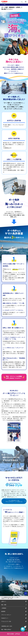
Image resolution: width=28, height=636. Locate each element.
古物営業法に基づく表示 (6, 626)
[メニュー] (26, 1)
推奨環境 (3, 611)
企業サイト (3, 601)
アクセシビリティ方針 (6, 621)
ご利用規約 (3, 608)
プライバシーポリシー (6, 614)
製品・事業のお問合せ (6, 629)
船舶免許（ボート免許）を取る (7, 598)
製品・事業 (3, 604)
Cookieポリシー (4, 618)
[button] (27, 633)
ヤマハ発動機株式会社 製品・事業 (7, 597)
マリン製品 (16, 597)
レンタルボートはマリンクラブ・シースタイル (14, 501)
